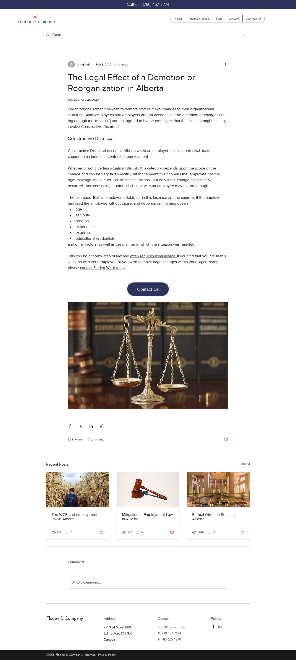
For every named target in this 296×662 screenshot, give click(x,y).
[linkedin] (220, 626)
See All (245, 463)
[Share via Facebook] (70, 426)
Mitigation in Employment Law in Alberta (147, 516)
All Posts (53, 34)
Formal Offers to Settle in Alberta (213, 516)
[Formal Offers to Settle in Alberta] (218, 489)
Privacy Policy (107, 655)
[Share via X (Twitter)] (80, 426)
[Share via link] (102, 426)
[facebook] (213, 626)
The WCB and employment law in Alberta (74, 516)
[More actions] (225, 64)
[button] (199, 18)
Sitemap (90, 655)
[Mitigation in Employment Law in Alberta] (148, 489)
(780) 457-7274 (156, 4)
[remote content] (148, 289)
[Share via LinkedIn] (91, 426)
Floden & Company (64, 618)
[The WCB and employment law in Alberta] (77, 489)
